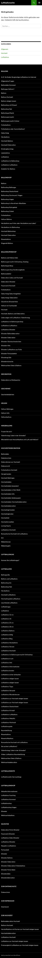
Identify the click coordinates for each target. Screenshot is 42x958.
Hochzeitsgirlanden (8, 510)
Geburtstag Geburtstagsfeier (11, 294)
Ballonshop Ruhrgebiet (9, 207)
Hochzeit (4, 53)
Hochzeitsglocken (7, 514)
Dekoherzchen (6, 458)
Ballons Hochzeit (7, 97)
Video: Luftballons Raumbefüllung (13, 754)
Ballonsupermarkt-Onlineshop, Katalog (14, 262)
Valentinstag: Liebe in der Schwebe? (13, 435)
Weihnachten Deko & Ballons (11, 365)
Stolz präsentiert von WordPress (10, 955)
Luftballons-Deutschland (9, 706)
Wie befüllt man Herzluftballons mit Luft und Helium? (19, 439)
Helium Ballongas (7, 409)
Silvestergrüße (6, 357)
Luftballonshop (6, 803)
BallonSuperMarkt (7, 113)
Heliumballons (6, 417)
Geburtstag (5, 133)
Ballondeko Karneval (8, 85)
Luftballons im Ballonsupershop (12, 322)
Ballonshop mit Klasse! (9, 105)
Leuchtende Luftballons (9, 603)
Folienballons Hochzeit (9, 470)
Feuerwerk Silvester (8, 834)
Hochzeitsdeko (6, 482)
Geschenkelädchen (7, 394)
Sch (2, 538)
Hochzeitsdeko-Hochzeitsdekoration (14, 502)
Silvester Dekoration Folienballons (13, 866)
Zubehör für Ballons (8, 169)
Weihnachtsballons (7, 815)
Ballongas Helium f (7, 89)
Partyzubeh (5, 850)
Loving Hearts (6, 526)
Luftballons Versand (8, 690)
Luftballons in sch (7, 659)
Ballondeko (5, 454)
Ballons (3, 93)
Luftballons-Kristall (8, 710)
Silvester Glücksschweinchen (11, 341)
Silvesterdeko (5, 874)
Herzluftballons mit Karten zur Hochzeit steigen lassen (20, 929)
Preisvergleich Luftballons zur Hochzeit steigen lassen (19, 945)
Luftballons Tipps (7, 686)
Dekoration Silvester (8, 282)
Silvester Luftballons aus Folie (11, 349)
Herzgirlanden (6, 474)
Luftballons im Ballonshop (10, 161)
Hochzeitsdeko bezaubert (10, 486)
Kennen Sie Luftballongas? (10, 560)
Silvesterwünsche (7, 361)
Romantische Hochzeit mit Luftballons (14, 534)
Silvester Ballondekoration (10, 333)
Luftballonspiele (6, 726)
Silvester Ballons (7, 858)
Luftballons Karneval (8, 799)
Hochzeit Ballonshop (8, 231)
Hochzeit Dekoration (8, 145)
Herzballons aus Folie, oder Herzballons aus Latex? (18, 223)
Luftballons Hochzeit (8, 530)
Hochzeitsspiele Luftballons (10, 599)
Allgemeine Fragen (7, 81)
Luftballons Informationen (10, 667)
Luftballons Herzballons (9, 643)
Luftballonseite (8, 2)
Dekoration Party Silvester (10, 830)
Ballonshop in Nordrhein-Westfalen (13, 203)
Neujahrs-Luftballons (8, 846)
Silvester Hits (5, 345)
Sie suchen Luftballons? (9, 746)
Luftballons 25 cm (7, 623)
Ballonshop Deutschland (9, 191)
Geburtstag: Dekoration (9, 298)
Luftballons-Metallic (8, 718)
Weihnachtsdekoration (9, 762)
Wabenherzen (6, 542)
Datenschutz (5, 892)
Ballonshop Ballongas (8, 187)
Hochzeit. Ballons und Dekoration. (13, 314)
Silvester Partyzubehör (9, 353)
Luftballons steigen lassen (10, 678)
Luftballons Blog (6, 639)
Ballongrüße (5, 575)
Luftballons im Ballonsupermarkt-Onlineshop (17, 655)
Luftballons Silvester (8, 329)
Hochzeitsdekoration (8, 506)
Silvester (4, 811)
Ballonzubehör (6, 274)
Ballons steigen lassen (8, 101)
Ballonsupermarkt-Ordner (10, 121)
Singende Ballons (7, 243)
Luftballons (5, 57)
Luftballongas (6, 607)
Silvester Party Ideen (8, 870)
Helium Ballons (6, 219)
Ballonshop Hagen (7, 199)
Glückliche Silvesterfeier (9, 302)
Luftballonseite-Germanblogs (11, 777)
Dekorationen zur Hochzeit (10, 462)
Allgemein (4, 49)
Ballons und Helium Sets (9, 258)
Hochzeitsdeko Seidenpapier (11, 498)
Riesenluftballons (7, 738)
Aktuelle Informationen (9, 791)
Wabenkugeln (6, 546)
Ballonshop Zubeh (7, 211)
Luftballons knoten (7, 671)
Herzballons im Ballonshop (10, 227)
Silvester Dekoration (8, 337)
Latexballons (5, 153)
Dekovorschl (5, 466)
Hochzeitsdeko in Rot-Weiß (10, 490)
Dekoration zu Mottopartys (10, 380)
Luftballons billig (7, 635)
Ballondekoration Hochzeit (10, 921)
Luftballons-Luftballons (9, 165)
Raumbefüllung (6, 730)
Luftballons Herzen (7, 647)
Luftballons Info (6, 663)
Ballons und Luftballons (9, 579)
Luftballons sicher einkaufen (11, 674)
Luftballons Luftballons (9, 326)
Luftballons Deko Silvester (10, 838)
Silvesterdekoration (8, 878)
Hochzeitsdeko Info (8, 494)
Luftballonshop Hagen (8, 807)
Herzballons (5, 137)
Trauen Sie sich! (6, 431)
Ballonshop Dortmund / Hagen (11, 195)
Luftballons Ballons (7, 631)
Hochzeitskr (5, 518)
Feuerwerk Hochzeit (8, 286)
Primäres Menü (39, 2)
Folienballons (6, 125)
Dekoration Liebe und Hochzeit (12, 278)
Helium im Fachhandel (9, 306)
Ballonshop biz (6, 583)
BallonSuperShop (7, 266)
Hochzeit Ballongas (7, 478)
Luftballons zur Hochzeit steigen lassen (14, 698)
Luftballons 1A (6, 619)
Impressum (5, 907)
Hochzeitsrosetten (7, 522)
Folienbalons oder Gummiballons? (13, 129)
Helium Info (5, 413)
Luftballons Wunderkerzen (10, 694)
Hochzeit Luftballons (8, 595)
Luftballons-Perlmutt (8, 722)
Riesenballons (6, 239)
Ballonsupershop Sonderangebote (13, 270)
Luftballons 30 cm (7, 627)
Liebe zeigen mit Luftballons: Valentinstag (15, 318)
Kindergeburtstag (7, 149)
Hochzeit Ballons (7, 141)
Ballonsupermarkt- (7, 117)
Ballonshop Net (6, 109)
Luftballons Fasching (8, 795)
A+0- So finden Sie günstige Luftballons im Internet (18, 77)
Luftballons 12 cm (7, 615)
